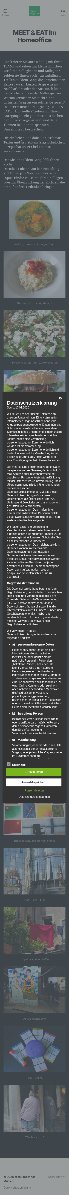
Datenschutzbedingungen (34, 796)
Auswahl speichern (33, 782)
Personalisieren (34, 790)
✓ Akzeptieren (34, 771)
